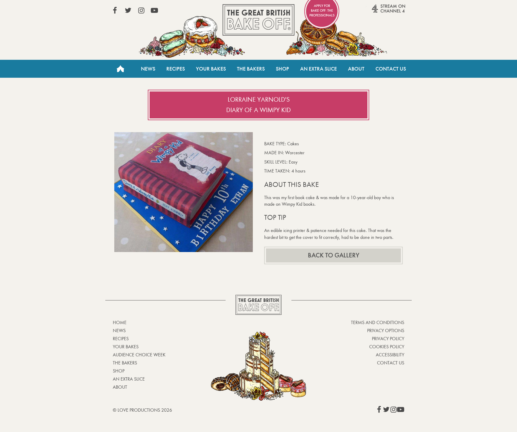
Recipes (175, 68)
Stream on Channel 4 (377, 11)
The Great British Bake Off (258, 20)
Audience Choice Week (139, 355)
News (148, 68)
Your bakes (126, 346)
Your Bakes (211, 68)
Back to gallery (333, 255)
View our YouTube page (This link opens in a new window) (154, 10)
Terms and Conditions (377, 322)
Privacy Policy (388, 338)
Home (120, 69)
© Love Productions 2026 (142, 410)
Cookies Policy (386, 346)
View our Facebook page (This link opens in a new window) (114, 10)
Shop (282, 68)
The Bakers (251, 68)
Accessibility (390, 355)
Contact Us (390, 68)
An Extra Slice (318, 68)
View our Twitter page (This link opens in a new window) (128, 10)
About (356, 68)
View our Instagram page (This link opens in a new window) (141, 10)
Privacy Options (385, 330)
